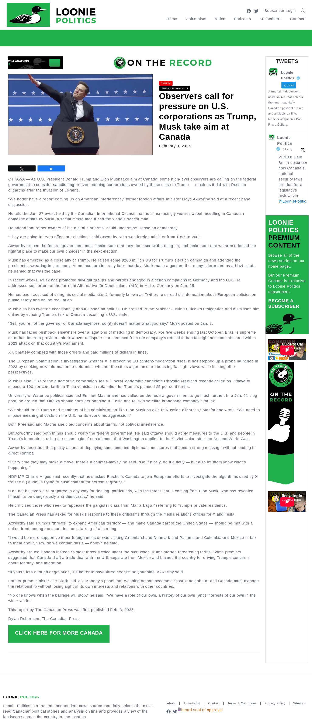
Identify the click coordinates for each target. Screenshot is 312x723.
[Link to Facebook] (249, 11)
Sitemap (299, 703)
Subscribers (271, 19)
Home (171, 19)
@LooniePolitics (293, 201)
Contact (297, 19)
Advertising (192, 703)
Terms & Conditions (242, 703)
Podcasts (242, 19)
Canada (166, 83)
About (171, 703)
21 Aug (287, 149)
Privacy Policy (274, 703)
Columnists (196, 19)
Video (220, 19)
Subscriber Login (280, 10)
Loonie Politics (284, 140)
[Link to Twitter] (256, 11)
